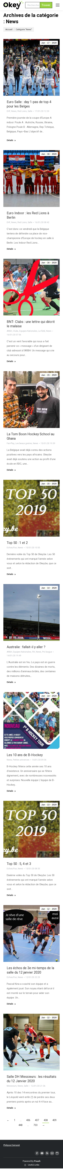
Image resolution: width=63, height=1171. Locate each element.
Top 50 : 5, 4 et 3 (19, 864)
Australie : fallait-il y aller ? (26, 647)
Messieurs (12, 1086)
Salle (30, 111)
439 (54, 1120)
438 (46, 1120)
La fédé (41, 331)
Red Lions (22, 111)
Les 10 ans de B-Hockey (25, 755)
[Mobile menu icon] (58, 5)
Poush (37, 1161)
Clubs (15, 331)
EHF (8, 111)
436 (28, 1120)
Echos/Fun (12, 547)
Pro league (47, 652)
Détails (10, 140)
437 (37, 1120)
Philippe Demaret (11, 1145)
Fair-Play (10, 443)
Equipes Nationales (28, 331)
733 (35, 1125)
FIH (33, 652)
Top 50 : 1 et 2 (17, 543)
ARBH (9, 331)
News (13, 111)
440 (20, 1125)
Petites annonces (21, 760)
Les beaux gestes (23, 443)
